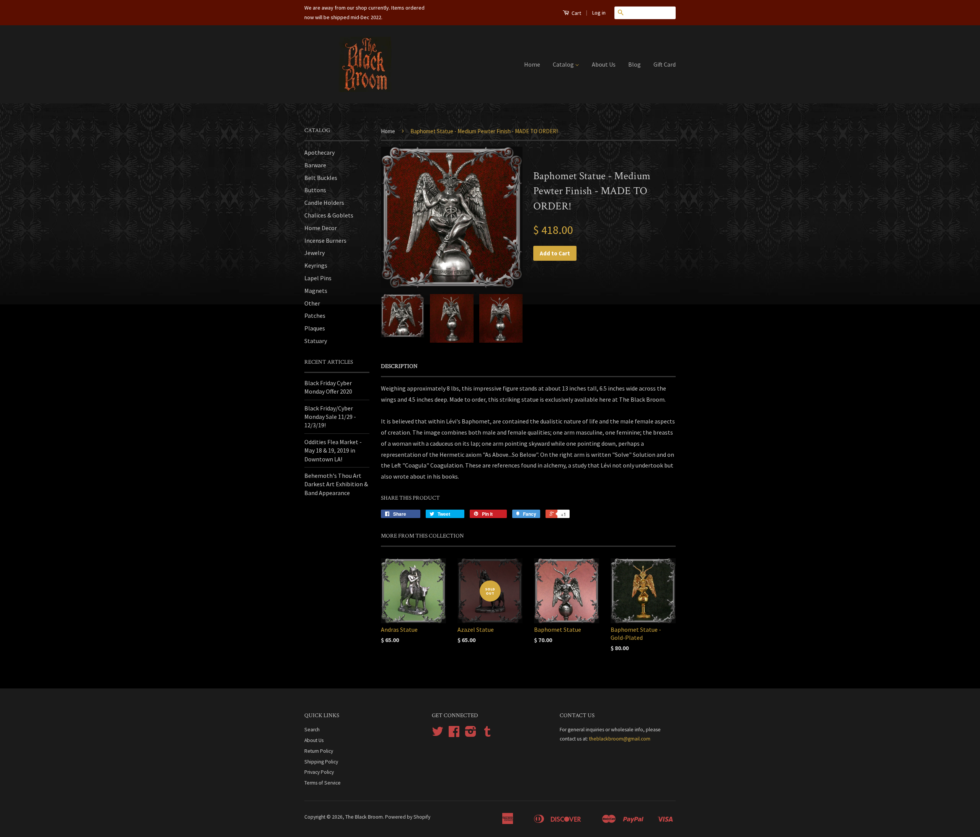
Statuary (315, 341)
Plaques (314, 328)
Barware (315, 165)
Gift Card (664, 64)
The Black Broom (364, 817)
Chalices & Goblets (328, 215)
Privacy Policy (319, 772)
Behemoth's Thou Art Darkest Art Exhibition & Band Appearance (336, 484)
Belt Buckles (320, 177)
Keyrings (315, 265)
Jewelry (314, 253)
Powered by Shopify (407, 817)
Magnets (315, 290)
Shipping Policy (321, 762)
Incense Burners (325, 240)
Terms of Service (322, 783)
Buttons (315, 190)
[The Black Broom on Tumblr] (487, 734)
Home (532, 64)
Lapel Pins (318, 278)
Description (399, 366)
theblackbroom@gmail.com (619, 739)
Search (312, 729)
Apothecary (319, 152)
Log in (599, 12)
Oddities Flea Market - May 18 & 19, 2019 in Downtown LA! (333, 450)
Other (312, 303)
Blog (634, 64)
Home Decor (320, 228)
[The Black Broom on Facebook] (454, 734)
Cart (575, 13)
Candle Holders (324, 202)
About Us (604, 64)
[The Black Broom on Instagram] (471, 734)
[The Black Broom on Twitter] (437, 734)
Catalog (564, 64)
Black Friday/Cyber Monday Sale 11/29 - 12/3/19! (330, 416)
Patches (314, 315)
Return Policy (318, 751)
